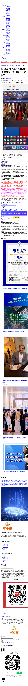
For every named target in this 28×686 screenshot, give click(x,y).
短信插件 (3, 480)
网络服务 (8, 33)
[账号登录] (3, 679)
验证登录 (19, 672)
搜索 (15, 61)
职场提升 (8, 12)
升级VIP (6, 162)
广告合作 (5, 549)
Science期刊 (3, 483)
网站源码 (8, 39)
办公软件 (8, 30)
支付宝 (14, 480)
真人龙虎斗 (10, 205)
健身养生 (8, 8)
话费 (8, 484)
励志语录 (8, 45)
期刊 (11, 484)
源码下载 (5, 35)
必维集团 (19, 483)
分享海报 (3, 206)
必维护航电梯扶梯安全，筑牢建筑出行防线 (13, 331)
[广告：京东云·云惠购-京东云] (14, 63)
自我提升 (8, 13)
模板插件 (8, 37)
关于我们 (5, 55)
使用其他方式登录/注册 (14, 676)
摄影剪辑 (8, 9)
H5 (22, 484)
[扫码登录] (3, 649)
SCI (5, 481)
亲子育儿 (8, 22)
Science (7, 483)
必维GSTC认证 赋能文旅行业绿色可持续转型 (14, 471)
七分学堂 (25, 484)
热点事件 (8, 46)
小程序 (7, 36)
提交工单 (5, 561)
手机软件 (8, 49)
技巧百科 (5, 29)
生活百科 (8, 32)
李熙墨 (7, 481)
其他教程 (8, 15)
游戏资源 (8, 25)
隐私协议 (5, 548)
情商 (2, 486)
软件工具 (5, 47)
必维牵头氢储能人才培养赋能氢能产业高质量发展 (15, 288)
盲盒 (10, 481)
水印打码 (8, 52)
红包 (16, 483)
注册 (7, 642)
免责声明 (5, 547)
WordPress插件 (21, 481)
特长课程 (8, 19)
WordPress (7, 480)
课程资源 (5, 557)
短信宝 (11, 480)
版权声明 (5, 545)
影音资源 (8, 23)
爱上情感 (25, 480)
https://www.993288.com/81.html (13, 202)
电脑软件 (8, 50)
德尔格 (13, 484)
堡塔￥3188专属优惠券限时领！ (14, 213)
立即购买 (3, 164)
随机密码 (8, 53)
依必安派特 (24, 483)
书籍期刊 (8, 18)
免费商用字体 (19, 480)
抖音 (10, 483)
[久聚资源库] (14, 7)
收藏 (2, 221)
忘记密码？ (11, 642)
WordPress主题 (15, 481)
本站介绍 (5, 544)
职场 (4, 486)
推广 (11, 78)
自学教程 (5, 5)
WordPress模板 (4, 484)
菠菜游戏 (8, 40)
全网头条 (5, 42)
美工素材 (8, 26)
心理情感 (8, 6)
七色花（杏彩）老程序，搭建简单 (9, 210)
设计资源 (8, 28)
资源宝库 (5, 16)
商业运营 (8, 10)
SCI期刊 (2, 481)
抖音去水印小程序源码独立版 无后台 (9, 209)
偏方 (18, 484)
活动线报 (8, 43)
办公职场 (8, 20)
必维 (16, 484)
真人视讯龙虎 (4, 205)
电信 (20, 484)
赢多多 (14, 205)
